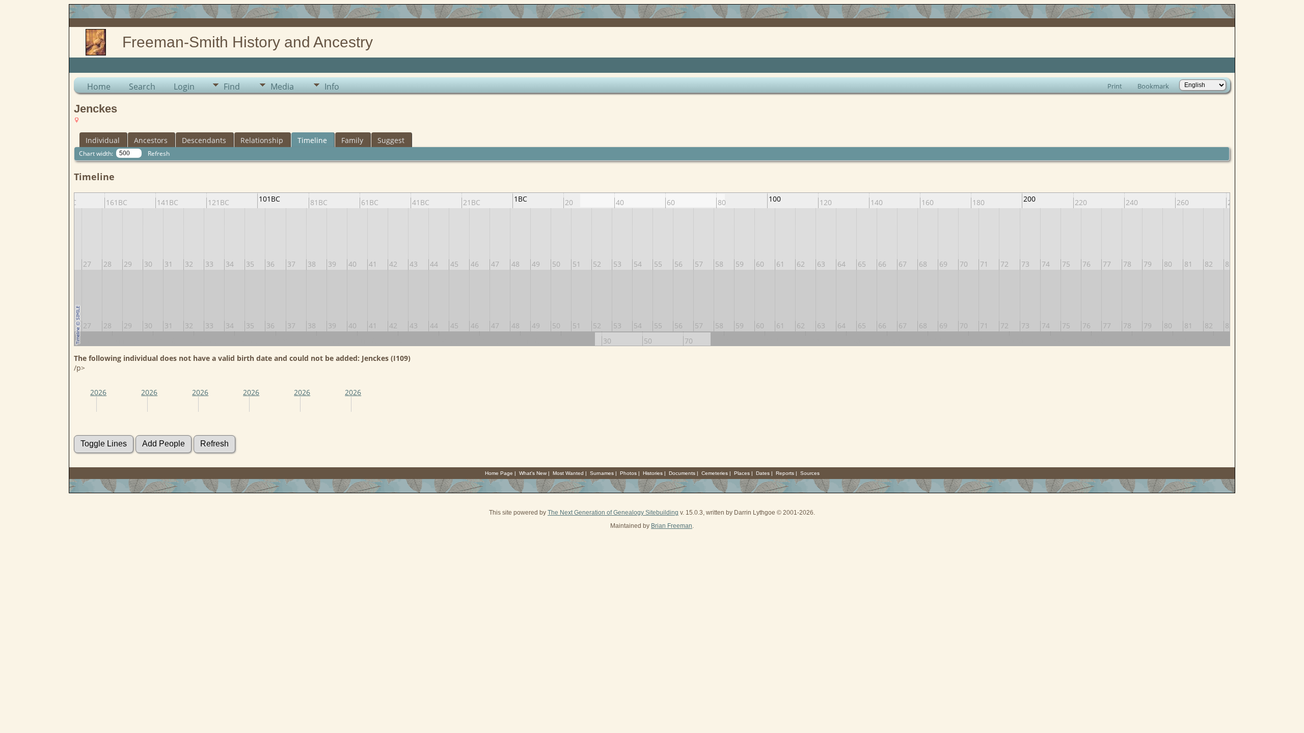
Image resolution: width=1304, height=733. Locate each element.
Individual (103, 140)
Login (184, 86)
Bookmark (1153, 86)
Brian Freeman (671, 525)
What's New (533, 473)
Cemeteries (714, 473)
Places (742, 473)
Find (232, 86)
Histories (653, 473)
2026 (98, 392)
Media (282, 86)
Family (352, 140)
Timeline (312, 140)
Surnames (602, 473)
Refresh (159, 153)
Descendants (204, 140)
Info (331, 86)
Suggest (390, 140)
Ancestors (151, 140)
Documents (682, 473)
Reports (785, 473)
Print (1114, 86)
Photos (628, 473)
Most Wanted (568, 473)
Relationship (261, 140)
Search (142, 86)
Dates (763, 473)
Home (99, 86)
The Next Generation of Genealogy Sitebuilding (613, 512)
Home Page (499, 473)
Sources (810, 473)
